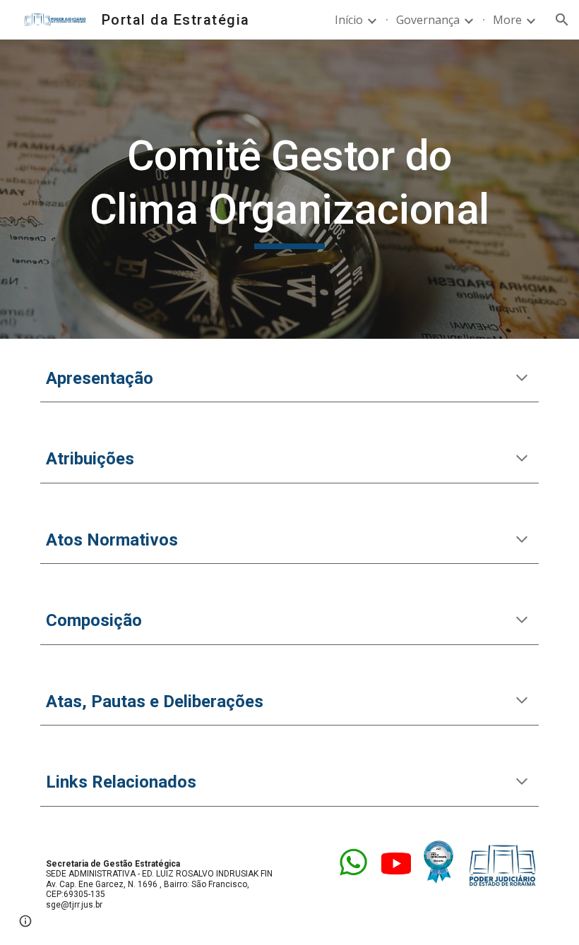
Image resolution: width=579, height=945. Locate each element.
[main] (289, 189)
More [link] (507, 20)
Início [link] (349, 20)
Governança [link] (428, 20)
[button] (562, 20)
